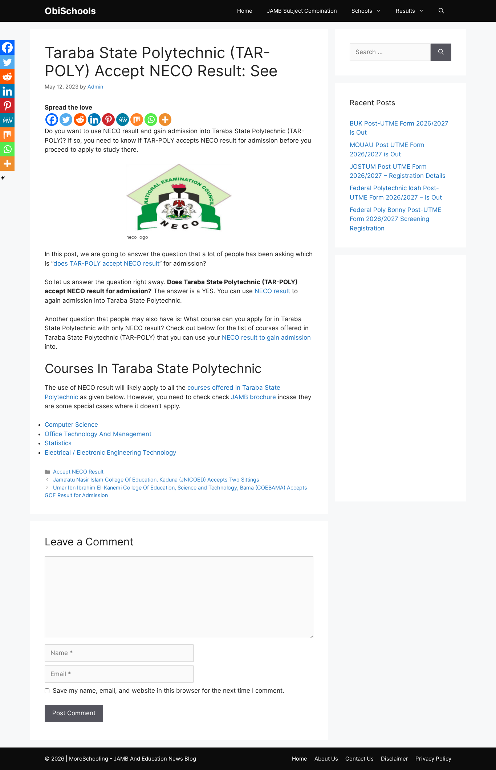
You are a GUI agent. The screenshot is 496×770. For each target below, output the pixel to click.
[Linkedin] (94, 119)
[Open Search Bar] (441, 11)
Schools (361, 10)
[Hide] (3, 178)
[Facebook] (51, 119)
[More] (165, 119)
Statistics (58, 443)
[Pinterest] (108, 119)
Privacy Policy (433, 758)
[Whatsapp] (151, 119)
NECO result (272, 291)
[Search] (441, 52)
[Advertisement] (400, 378)
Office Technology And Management (98, 434)
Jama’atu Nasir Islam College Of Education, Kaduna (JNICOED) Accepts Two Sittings (156, 479)
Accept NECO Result (78, 471)
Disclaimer (394, 758)
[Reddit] (80, 119)
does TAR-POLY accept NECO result (106, 263)
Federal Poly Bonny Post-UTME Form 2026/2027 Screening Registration (395, 219)
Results (405, 10)
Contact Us (359, 758)
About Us (326, 758)
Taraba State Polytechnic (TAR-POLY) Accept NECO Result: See (161, 61)
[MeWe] (122, 119)
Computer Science (71, 424)
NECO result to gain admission (266, 337)
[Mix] (136, 119)
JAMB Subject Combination (302, 10)
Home (244, 10)
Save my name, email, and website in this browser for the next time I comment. (168, 690)
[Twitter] (66, 119)
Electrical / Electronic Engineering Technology (110, 452)
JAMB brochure (253, 397)
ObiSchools (70, 10)
